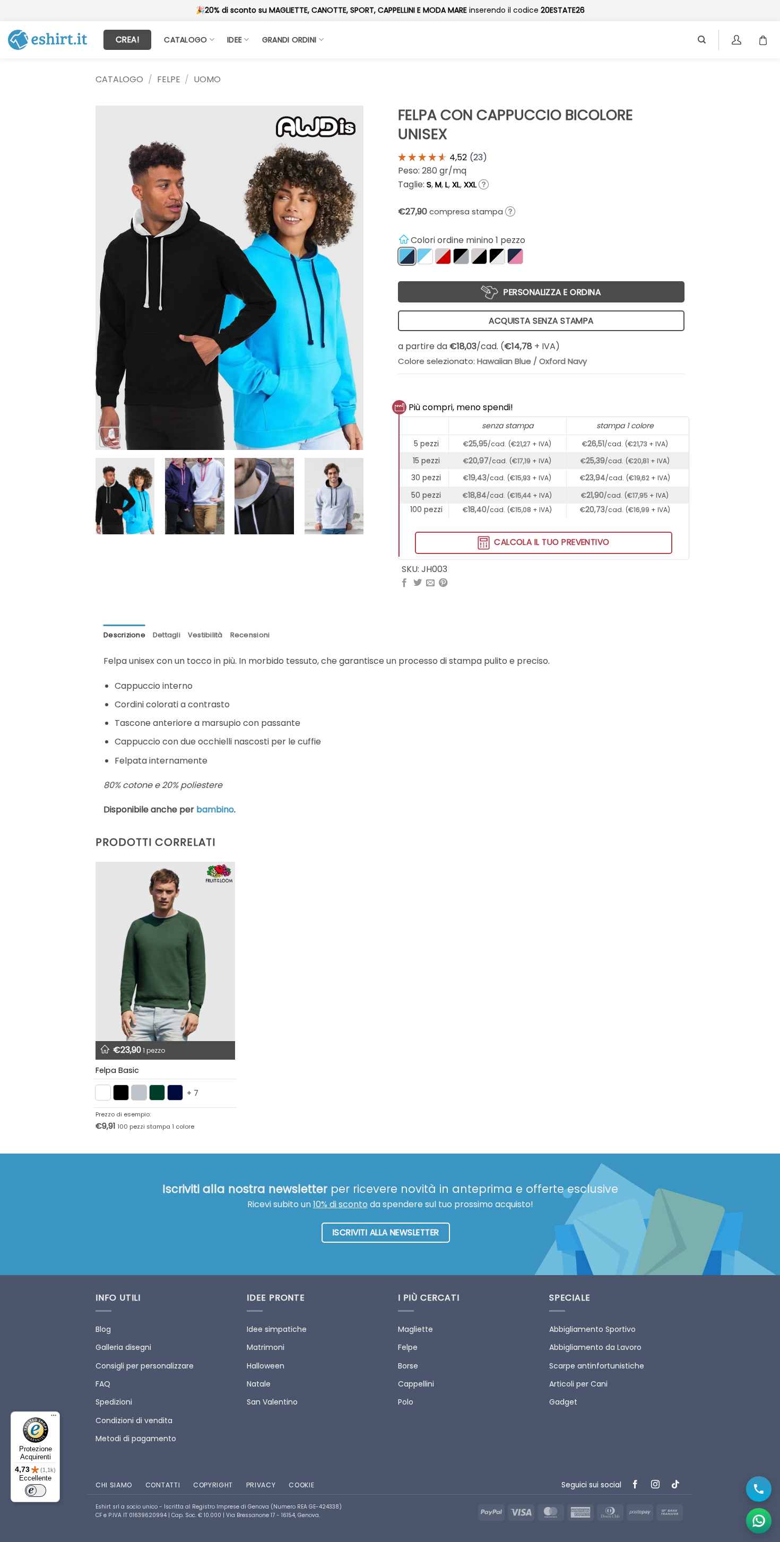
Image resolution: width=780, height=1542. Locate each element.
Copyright (213, 1484)
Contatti (162, 1484)
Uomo (207, 79)
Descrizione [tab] (124, 634)
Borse (408, 1366)
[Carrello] (765, 39)
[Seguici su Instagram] (655, 1485)
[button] (109, 437)
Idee (234, 39)
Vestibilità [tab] (205, 634)
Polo (405, 1402)
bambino (215, 809)
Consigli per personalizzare (145, 1366)
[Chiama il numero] (759, 1489)
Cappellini (416, 1384)
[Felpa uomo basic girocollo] (165, 951)
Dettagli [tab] (166, 634)
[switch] (35, 1490)
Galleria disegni (123, 1347)
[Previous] (114, 278)
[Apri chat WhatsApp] (759, 1521)
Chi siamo (114, 1484)
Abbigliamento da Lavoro (595, 1347)
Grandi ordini (289, 39)
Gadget (563, 1402)
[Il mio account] (738, 40)
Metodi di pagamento (136, 1438)
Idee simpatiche (277, 1329)
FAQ (103, 1384)
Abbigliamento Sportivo (592, 1329)
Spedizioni (114, 1402)
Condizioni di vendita (134, 1420)
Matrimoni (265, 1347)
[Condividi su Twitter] (417, 583)
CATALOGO (119, 79)
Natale (259, 1384)
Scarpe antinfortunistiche (596, 1366)
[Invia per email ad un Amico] (430, 583)
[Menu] (53, 1417)
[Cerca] (702, 40)
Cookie (301, 1484)
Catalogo (185, 39)
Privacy (261, 1484)
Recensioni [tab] (250, 634)
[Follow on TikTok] (675, 1485)
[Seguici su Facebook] (635, 1485)
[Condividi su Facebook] (404, 583)
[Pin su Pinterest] (443, 583)
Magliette (415, 1329)
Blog (103, 1329)
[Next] (344, 278)
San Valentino (272, 1402)
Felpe (168, 79)
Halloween (265, 1366)
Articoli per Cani (578, 1384)
